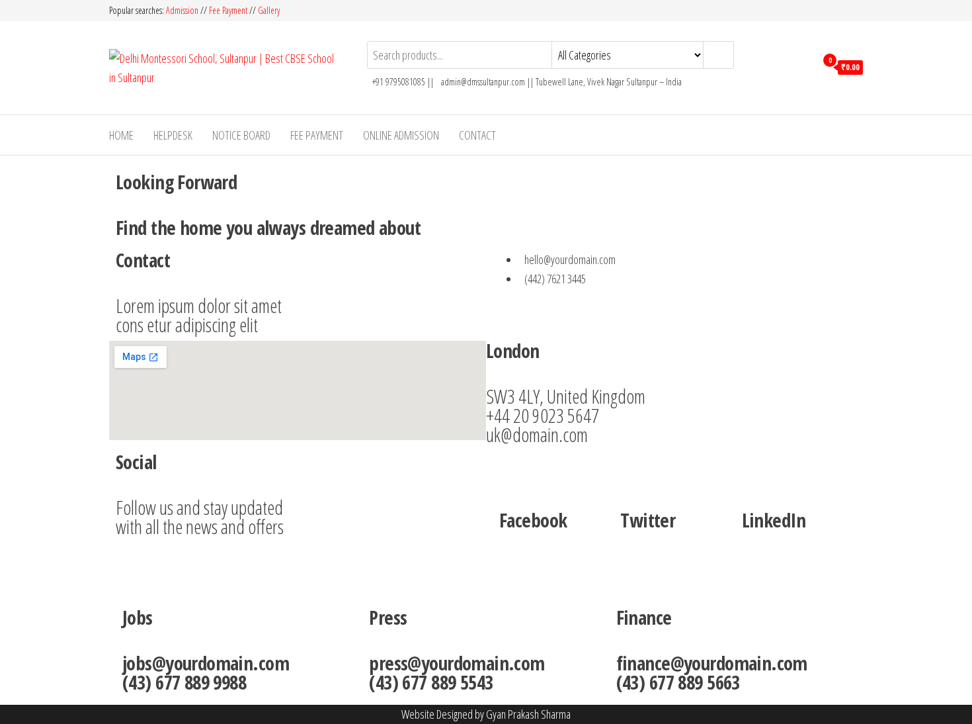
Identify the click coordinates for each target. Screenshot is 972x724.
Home (121, 135)
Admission (183, 10)
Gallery (269, 10)
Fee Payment (228, 10)
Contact (477, 135)
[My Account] (802, 66)
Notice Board (241, 135)
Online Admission (401, 135)
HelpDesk (172, 135)
